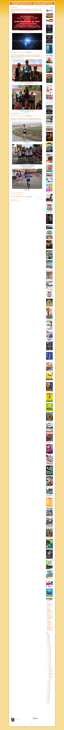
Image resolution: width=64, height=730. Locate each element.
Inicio (27, 199)
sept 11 (49, 662)
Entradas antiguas (40, 199)
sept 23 (49, 651)
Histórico (33, 5)
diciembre (49, 644)
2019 (47, 641)
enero (48, 689)
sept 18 (49, 655)
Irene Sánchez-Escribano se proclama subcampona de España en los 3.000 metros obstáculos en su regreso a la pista (49, 610)
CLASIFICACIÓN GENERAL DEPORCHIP (17, 194)
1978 (47, 703)
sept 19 (49, 654)
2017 (47, 643)
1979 (47, 702)
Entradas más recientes (14, 199)
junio (48, 684)
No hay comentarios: (22, 52)
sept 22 (49, 652)
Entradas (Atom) (17, 200)
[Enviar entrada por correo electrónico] (25, 52)
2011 (47, 696)
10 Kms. (26, 113)
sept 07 (49, 665)
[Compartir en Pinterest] (30, 52)
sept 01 (49, 680)
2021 (47, 639)
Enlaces (36, 5)
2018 (47, 642)
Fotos (43, 5)
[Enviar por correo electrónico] (27, 52)
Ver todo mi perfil (17, 719)
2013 (47, 694)
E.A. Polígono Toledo (24, 5)
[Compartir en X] (29, 52)
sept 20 (49, 653)
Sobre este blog (40, 5)
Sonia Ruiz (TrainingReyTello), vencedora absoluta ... (50, 674)
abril (48, 686)
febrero (49, 688)
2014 (47, 693)
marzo (48, 687)
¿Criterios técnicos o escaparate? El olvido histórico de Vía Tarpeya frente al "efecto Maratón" (50, 605)
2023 (47, 637)
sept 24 (49, 650)
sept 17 (49, 656)
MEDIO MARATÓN (22, 113)
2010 (47, 697)
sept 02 (49, 679)
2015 (47, 692)
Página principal (19, 5)
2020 (47, 640)
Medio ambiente (29, 5)
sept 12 (49, 661)
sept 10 (49, 663)
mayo (48, 685)
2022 (47, 638)
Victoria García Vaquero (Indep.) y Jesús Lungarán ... (50, 677)
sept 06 (49, 666)
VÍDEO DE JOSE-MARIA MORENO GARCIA (17, 192)
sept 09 (49, 664)
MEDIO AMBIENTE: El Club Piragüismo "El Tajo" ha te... (50, 671)
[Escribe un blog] (28, 52)
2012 (47, 695)
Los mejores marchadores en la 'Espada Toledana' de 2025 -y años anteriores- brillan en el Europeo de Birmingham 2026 (50, 622)
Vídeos (45, 5)
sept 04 (49, 667)
